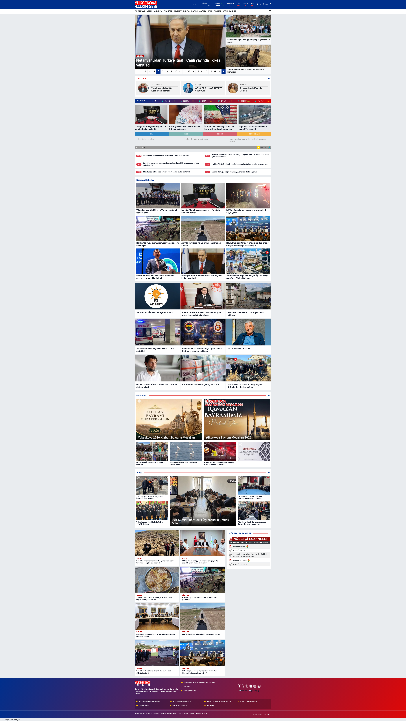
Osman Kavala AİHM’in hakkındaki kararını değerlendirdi (156, 385)
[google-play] (254, 690)
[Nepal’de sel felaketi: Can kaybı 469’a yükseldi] (248, 296)
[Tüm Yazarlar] (269, 79)
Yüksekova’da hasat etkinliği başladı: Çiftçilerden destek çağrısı (245, 385)
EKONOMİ (168, 11)
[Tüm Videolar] (269, 472)
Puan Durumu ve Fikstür (248, 701)
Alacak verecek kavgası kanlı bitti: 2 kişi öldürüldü (155, 349)
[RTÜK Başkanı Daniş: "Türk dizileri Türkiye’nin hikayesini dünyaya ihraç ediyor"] (202, 653)
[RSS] (259, 686)
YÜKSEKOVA (140, 11)
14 (193, 71)
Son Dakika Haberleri (179, 706)
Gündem (185, 595)
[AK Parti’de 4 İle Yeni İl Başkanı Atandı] (157, 296)
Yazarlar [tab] (142, 79)
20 (219, 71)
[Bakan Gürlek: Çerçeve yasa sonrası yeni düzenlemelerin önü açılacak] (203, 296)
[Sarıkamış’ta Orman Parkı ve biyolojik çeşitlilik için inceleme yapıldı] (157, 616)
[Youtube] (251, 686)
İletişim (198, 713)
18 (211, 71)
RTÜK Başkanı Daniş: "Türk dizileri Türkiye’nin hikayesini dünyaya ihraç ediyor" (199, 672)
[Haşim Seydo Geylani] (147, 87)
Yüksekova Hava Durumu (182, 701)
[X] (243, 686)
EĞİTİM (194, 11)
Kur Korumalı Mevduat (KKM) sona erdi (200, 384)
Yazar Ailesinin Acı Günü (239, 348)
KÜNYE (204, 713)
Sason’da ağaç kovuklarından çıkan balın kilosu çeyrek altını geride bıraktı (154, 598)
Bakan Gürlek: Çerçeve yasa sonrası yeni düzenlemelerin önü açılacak (201, 313)
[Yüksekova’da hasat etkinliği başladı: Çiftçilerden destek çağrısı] (248, 368)
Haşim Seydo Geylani (167, 84)
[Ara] (270, 4)
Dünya (137, 713)
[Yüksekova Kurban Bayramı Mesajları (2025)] (254, 451)
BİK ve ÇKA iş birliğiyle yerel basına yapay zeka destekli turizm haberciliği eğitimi (200, 562)
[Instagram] (247, 686)
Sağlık (139, 558)
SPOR (210, 11)
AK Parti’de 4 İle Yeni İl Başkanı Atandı (154, 312)
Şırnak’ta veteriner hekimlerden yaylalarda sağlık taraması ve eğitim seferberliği (155, 562)
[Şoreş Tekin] (188, 88)
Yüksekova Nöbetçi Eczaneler (149, 701)
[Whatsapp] (255, 686)
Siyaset (163, 713)
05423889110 (188, 686)
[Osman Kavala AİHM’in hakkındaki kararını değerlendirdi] (157, 368)
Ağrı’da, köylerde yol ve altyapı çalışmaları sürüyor (201, 634)
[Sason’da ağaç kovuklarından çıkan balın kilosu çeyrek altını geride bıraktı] (157, 580)
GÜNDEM (158, 11)
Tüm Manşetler (144, 706)
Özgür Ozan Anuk (247, 84)
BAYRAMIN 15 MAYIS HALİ (208, 89)
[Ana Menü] (270, 11)
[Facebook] (239, 686)
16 (202, 71)
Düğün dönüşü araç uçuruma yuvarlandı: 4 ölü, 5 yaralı (234, 172)
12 (184, 71)
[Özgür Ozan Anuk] (233, 88)
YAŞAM (217, 11)
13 (189, 71)
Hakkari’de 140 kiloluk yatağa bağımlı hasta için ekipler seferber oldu (240, 164)
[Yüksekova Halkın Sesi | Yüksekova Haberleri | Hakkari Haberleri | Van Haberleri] (146, 4)
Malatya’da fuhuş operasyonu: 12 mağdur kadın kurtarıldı (166, 172)
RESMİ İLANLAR (229, 11)
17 (206, 71)
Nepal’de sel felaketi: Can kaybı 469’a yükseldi (246, 313)
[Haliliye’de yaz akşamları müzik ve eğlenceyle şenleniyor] (202, 580)
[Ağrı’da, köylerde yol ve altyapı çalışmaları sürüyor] (202, 616)
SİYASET (178, 11)
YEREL (149, 11)
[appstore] (243, 690)
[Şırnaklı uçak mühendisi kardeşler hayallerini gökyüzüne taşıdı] (157, 653)
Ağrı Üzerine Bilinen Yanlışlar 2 (253, 89)
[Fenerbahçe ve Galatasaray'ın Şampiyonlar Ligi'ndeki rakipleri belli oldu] (203, 332)
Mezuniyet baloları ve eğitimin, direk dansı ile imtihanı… (167, 89)
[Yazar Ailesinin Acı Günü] (248, 332)
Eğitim (184, 558)
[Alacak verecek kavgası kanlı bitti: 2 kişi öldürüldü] (157, 332)
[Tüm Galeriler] (269, 395)
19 (215, 71)
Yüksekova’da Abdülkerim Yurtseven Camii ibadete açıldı (166, 156)
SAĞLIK (202, 11)
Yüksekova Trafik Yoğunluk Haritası (219, 701)
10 (176, 71)
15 (197, 71)
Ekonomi (149, 713)
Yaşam (139, 595)
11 (180, 71)
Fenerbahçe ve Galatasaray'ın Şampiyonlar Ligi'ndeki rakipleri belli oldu (202, 349)
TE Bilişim (267, 714)
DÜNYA (186, 11)
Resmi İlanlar (171, 713)
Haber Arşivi (211, 706)
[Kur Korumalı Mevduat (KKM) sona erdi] (203, 368)
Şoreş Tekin (200, 86)
